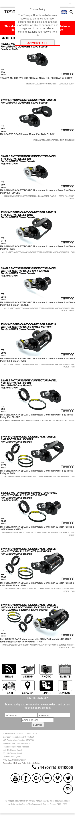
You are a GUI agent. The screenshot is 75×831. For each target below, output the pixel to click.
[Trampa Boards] (13, 12)
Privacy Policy (20, 762)
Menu (70, 3)
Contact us (8, 762)
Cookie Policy (34, 762)
